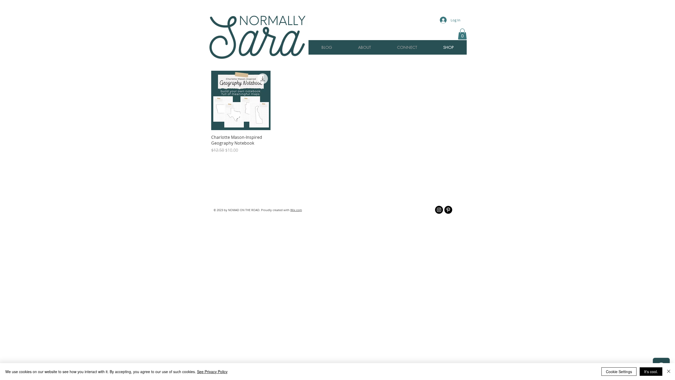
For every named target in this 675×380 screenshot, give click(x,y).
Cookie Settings (619, 371)
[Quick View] (241, 100)
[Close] (669, 371)
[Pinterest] (448, 210)
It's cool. (651, 371)
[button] (462, 34)
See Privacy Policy (212, 371)
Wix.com (296, 210)
